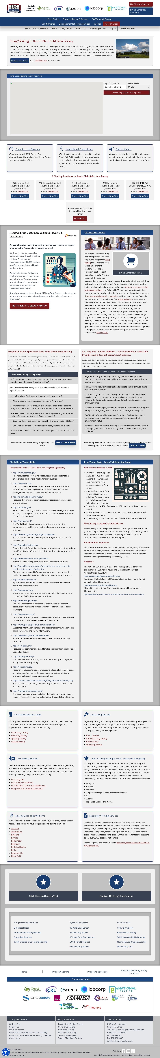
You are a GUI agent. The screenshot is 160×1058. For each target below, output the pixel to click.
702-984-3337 (117, 1038)
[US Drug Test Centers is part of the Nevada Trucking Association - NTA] (68, 1006)
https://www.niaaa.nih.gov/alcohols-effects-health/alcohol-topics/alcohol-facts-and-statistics (114, 594)
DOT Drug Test (17, 779)
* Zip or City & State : (112, 83)
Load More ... (80, 218)
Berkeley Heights (18, 847)
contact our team (65, 442)
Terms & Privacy (127, 1055)
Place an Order (111, 24)
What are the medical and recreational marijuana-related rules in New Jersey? (42, 432)
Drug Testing (53, 19)
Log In (113, 28)
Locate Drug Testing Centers (70, 1024)
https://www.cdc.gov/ (22, 483)
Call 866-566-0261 (127, 28)
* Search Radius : (133, 83)
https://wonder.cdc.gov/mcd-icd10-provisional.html (100, 585)
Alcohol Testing (18, 741)
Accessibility (138, 1055)
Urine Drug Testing (19, 732)
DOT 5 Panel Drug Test (80, 942)
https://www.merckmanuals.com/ (28, 691)
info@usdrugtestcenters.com (120, 1041)
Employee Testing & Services (75, 19)
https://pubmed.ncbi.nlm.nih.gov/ (28, 497)
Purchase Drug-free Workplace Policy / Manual (30, 1035)
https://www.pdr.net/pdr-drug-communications (34, 624)
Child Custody (92, 741)
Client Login (14, 1038)
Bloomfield (16, 856)
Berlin (13, 850)
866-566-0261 (41, 60)
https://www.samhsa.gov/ (24, 472)
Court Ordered (48, 24)
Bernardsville (17, 853)
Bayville (14, 838)
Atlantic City (16, 831)
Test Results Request (67, 1035)
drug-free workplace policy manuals (101, 296)
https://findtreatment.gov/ (24, 579)
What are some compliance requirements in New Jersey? (38, 401)
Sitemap (147, 1055)
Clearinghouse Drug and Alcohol (131, 942)
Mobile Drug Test (124, 946)
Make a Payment (16, 1029)
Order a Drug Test (20, 196)
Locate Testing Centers (62, 28)
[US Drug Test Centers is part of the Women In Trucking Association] (91, 1006)
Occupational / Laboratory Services (74, 24)
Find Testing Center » (139, 4)
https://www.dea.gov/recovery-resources (31, 635)
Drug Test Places (21, 928)
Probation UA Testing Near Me (27, 932)
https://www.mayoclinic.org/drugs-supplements (34, 534)
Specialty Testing (18, 738)
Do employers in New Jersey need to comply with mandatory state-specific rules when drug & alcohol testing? (41, 380)
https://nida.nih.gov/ (22, 507)
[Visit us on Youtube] (128, 1051)
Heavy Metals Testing (126, 932)
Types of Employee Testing (70, 1038)
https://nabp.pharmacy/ (23, 656)
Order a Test (14, 1024)
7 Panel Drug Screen (79, 932)
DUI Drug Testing (94, 744)
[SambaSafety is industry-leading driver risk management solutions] (36, 998)
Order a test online (19, 60)
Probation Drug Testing (96, 738)
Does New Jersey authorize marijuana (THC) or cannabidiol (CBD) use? (43, 421)
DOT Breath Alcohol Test (22, 782)
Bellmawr (15, 844)
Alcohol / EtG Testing (67, 1032)
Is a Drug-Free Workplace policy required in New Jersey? (37, 396)
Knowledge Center (98, 28)
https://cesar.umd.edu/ (23, 667)
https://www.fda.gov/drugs (25, 600)
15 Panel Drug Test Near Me (82, 937)
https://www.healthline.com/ (25, 545)
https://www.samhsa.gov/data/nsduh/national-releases (102, 576)
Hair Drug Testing (19, 735)
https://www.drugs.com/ (24, 614)
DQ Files (97, 24)
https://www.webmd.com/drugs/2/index (30, 558)
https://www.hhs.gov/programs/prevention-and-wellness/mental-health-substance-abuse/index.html (42, 567)
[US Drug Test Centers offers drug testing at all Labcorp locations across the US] (94, 8)
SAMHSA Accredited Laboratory (131, 937)
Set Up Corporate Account (36, 28)
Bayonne (15, 834)
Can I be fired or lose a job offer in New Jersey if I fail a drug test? (41, 425)
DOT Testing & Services (102, 19)
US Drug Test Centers (113, 1055)
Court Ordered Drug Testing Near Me (30, 942)
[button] (5, 1052)
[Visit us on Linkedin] (133, 1051)
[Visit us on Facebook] (123, 1051)
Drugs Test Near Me (23, 937)
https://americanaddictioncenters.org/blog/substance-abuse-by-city (43, 680)
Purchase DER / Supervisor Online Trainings (28, 1032)
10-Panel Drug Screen (79, 928)
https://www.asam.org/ (23, 590)
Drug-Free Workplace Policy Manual (27, 788)
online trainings (125, 299)
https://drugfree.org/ (22, 646)
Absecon (15, 828)
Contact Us (81, 28)
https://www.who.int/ (22, 521)
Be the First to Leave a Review (29, 305)
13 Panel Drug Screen (79, 946)
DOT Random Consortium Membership (28, 785)
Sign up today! (137, 445)
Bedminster (16, 841)
